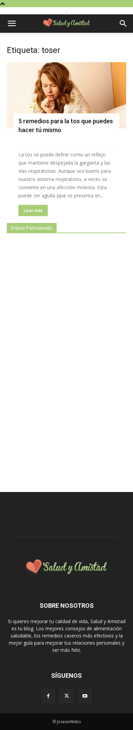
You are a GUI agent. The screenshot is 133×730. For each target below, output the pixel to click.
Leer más (33, 210)
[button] (12, 23)
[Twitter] (66, 696)
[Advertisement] (58, 358)
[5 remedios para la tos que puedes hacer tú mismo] (66, 95)
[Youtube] (85, 696)
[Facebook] (48, 696)
